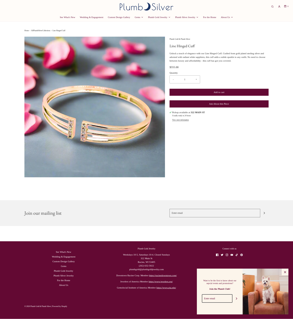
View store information (180, 120)
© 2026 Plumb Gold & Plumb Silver (37, 306)
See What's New (67, 17)
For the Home (209, 17)
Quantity (174, 73)
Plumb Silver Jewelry (64, 275)
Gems (63, 266)
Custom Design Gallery (119, 17)
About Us (63, 285)
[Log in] (279, 6)
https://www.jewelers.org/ (161, 281)
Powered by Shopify (59, 306)
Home (26, 30)
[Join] (264, 213)
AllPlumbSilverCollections (40, 30)
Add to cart (219, 92)
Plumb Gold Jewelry (63, 271)
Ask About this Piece (219, 104)
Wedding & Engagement (91, 17)
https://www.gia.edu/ (166, 287)
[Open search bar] (272, 6)
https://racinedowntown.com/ (163, 275)
